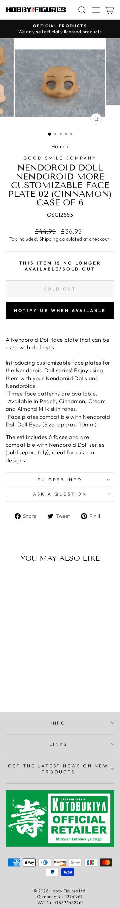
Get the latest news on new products (58, 769)
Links (58, 744)
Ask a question (60, 494)
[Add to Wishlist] (14, 580)
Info (58, 723)
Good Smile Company (60, 158)
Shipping (48, 239)
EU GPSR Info (60, 479)
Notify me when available (60, 310)
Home (58, 146)
